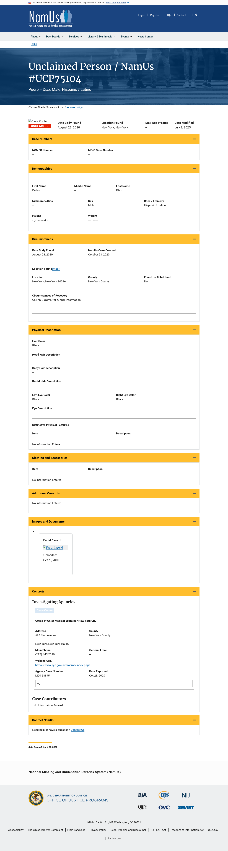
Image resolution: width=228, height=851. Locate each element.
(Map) (56, 268)
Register (155, 15)
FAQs (168, 15)
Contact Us (183, 15)
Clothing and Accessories (50, 458)
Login (141, 15)
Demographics (42, 168)
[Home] (50, 18)
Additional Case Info (46, 493)
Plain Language (76, 830)
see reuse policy (73, 107)
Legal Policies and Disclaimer (128, 830)
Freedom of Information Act (187, 830)
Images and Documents (48, 521)
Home (34, 43)
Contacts (38, 591)
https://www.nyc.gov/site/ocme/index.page (62, 665)
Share (197, 15)
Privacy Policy (98, 830)
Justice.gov (114, 838)
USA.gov (213, 830)
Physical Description (46, 330)
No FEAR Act (158, 830)
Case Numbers (42, 139)
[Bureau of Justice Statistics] (164, 798)
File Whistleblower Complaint (45, 830)
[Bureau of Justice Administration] (142, 793)
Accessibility (16, 830)
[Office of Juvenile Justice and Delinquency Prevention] (142, 808)
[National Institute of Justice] (186, 794)
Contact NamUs (43, 720)
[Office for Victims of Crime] (164, 807)
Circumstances (42, 239)
